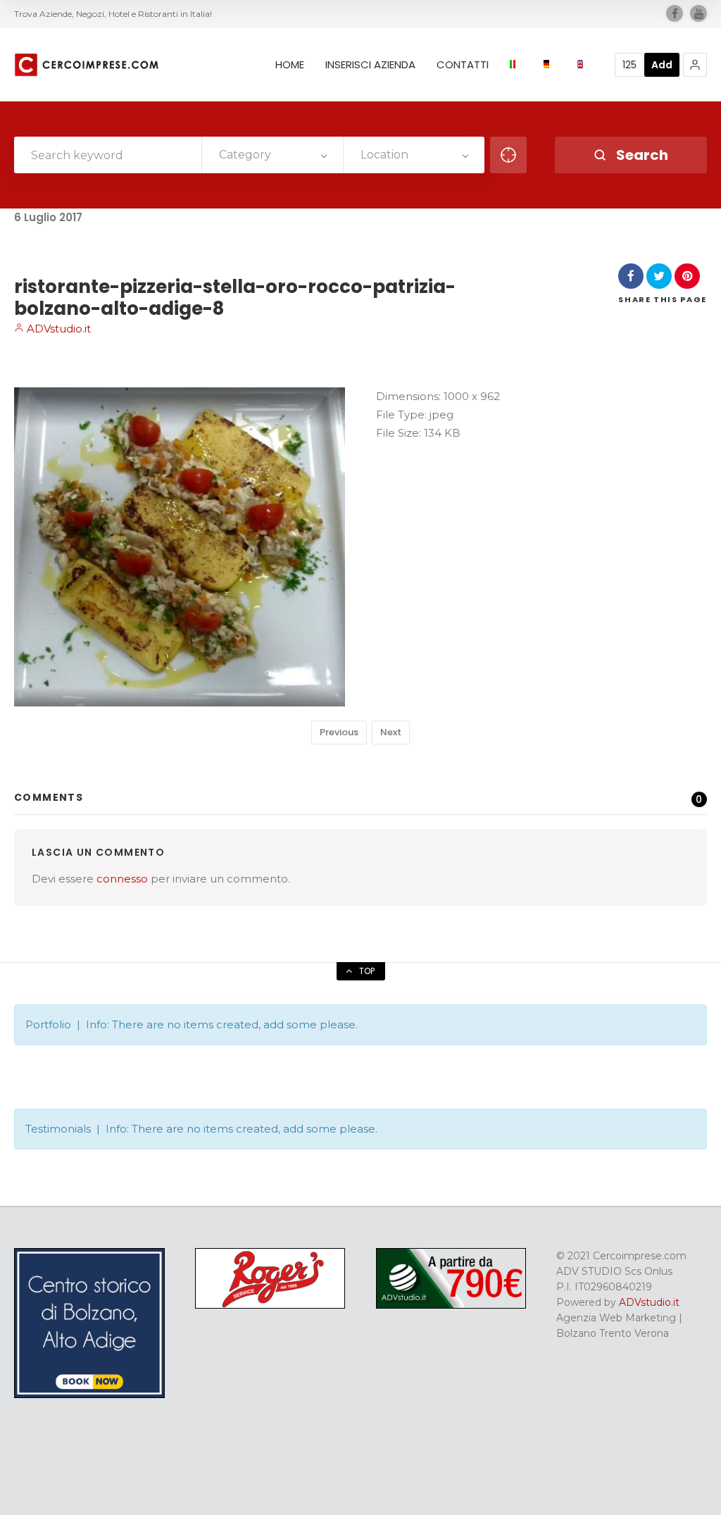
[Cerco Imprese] (86, 64)
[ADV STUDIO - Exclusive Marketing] (451, 1305)
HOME (289, 65)
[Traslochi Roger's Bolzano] (270, 1305)
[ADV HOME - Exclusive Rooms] (89, 1394)
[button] (695, 65)
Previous (339, 732)
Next (390, 732)
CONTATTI (463, 65)
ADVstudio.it (57, 328)
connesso (122, 878)
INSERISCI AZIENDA (370, 65)
